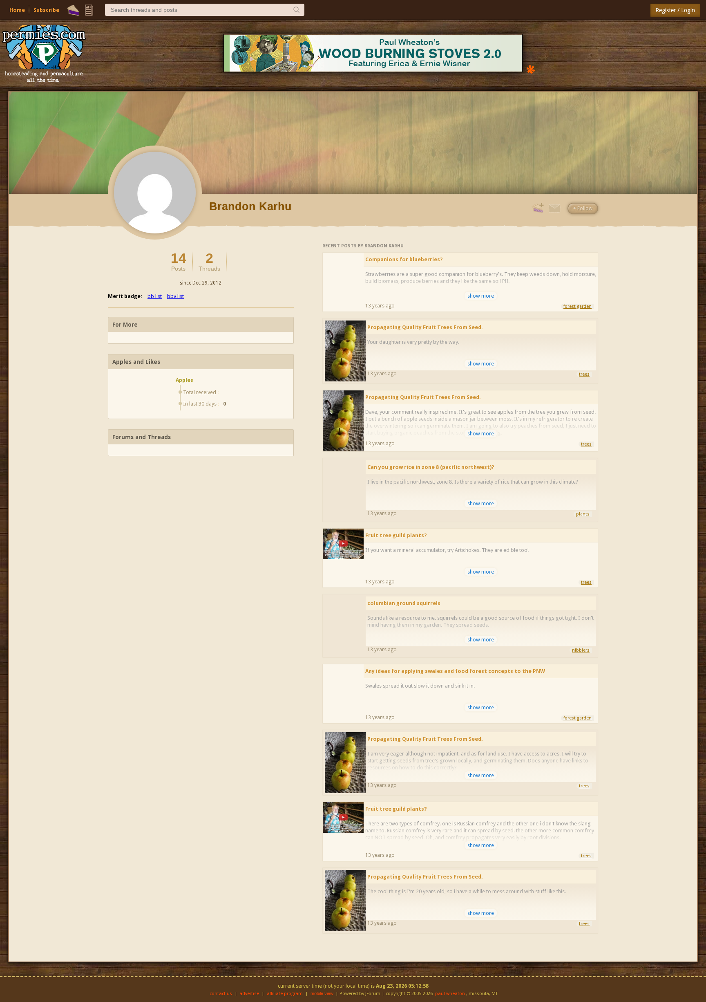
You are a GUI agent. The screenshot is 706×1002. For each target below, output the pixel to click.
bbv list (175, 296)
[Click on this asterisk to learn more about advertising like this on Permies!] (531, 69)
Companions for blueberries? (404, 259)
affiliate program (285, 993)
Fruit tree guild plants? (396, 535)
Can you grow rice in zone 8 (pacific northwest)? (430, 467)
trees (584, 374)
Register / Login (675, 10)
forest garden (577, 306)
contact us (221, 993)
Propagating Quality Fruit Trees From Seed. (425, 327)
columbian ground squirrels (403, 603)
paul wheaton (450, 993)
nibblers (581, 650)
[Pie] (73, 10)
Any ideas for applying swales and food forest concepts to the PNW (455, 671)
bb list (154, 296)
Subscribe (46, 10)
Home (17, 10)
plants (583, 514)
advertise (249, 993)
